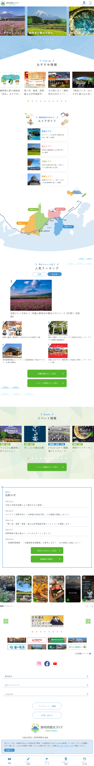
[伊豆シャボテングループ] (77, 646)
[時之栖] (57, 646)
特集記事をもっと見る (47, 373)
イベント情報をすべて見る (47, 467)
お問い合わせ (47, 715)
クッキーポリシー (64, 745)
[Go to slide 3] (7, 606)
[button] (40, 39)
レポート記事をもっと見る (47, 383)
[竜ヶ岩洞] (16, 646)
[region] (47, 591)
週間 (39, 274)
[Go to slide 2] (5, 606)
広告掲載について (81, 653)
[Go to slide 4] (9, 606)
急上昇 (54, 274)
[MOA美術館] (37, 646)
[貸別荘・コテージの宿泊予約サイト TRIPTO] (37, 640)
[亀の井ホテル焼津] (16, 640)
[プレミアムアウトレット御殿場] (77, 640)
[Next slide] (64, 21)
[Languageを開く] (87, 694)
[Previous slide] (29, 21)
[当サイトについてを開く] (87, 685)
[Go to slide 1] (2, 606)
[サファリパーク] (57, 640)
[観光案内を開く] (87, 676)
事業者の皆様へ (47, 559)
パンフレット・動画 (47, 706)
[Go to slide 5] (11, 606)
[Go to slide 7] (14, 606)
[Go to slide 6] (12, 606)
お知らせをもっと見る (47, 550)
